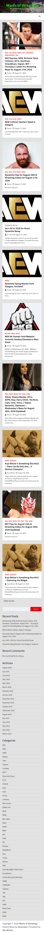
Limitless (5, 799)
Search (36, 609)
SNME (4, 881)
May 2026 (6, 679)
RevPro (5, 861)
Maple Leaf (6, 807)
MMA (13, 333)
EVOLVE (5, 784)
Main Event (6, 803)
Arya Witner (11, 473)
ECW (14, 172)
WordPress (7, 930)
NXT (23, 53)
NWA (4, 830)
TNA (16, 55)
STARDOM (6, 885)
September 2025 (8, 710)
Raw (24, 394)
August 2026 (7, 667)
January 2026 (7, 695)
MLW (4, 811)
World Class (6, 908)
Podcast (13, 461)
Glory (4, 787)
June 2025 (6, 722)
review (4, 857)
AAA (6, 172)
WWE (23, 172)
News (19, 53)
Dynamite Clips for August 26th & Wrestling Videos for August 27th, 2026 (21, 177)
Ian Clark (10, 234)
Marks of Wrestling (22, 5)
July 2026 (5, 671)
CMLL (4, 760)
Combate (5, 768)
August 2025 (7, 714)
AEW (6, 53)
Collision (12, 53)
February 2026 (7, 691)
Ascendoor (23, 927)
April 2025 (6, 730)
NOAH (4, 826)
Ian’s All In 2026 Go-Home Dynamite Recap (17, 230)
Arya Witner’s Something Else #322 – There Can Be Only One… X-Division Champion (22, 466)
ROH (22, 521)
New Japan (6, 819)
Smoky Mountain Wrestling (12, 877)
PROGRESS (29, 53)
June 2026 (6, 675)
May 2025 (6, 726)
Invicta (4, 795)
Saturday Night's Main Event (12, 869)
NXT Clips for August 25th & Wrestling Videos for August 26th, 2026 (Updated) (21, 526)
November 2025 (8, 702)
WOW (4, 912)
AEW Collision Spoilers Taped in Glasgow (20, 123)
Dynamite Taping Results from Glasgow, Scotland (19, 285)
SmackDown (10, 55)
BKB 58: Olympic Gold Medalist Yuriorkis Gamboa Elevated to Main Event (21, 339)
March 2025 (6, 733)
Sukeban (5, 889)
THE (3, 892)
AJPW (4, 753)
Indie (11, 394)
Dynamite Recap (11, 225)
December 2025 (8, 698)
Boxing (7, 333)
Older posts (9, 600)
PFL (3, 842)
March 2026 (6, 687)
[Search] (40, 16)
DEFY (4, 772)
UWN (4, 904)
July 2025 (5, 718)
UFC (3, 900)
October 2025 (7, 706)
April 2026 (6, 683)
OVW (4, 838)
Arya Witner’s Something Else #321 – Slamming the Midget (22, 579)
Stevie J (9, 73)
